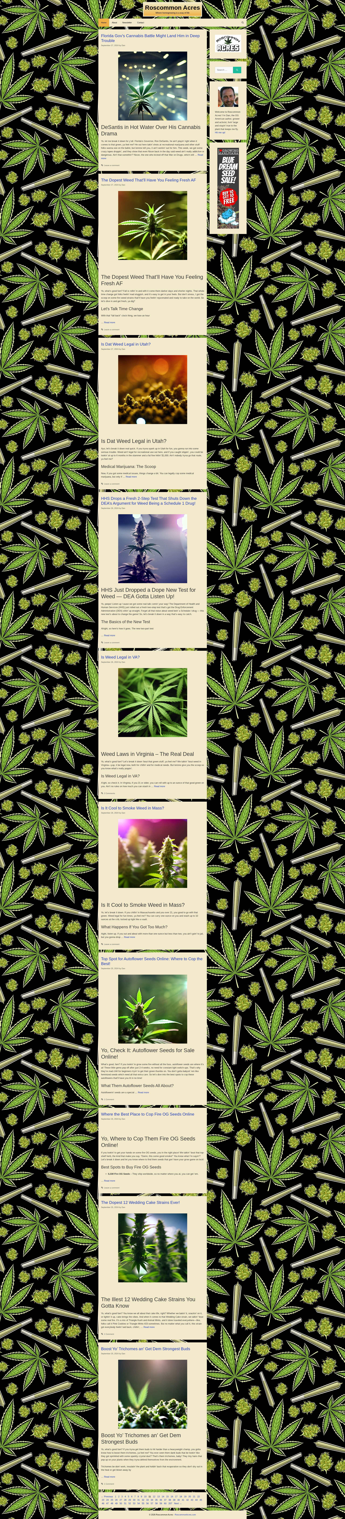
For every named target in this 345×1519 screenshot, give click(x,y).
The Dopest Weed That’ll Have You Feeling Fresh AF (148, 180)
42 (187, 1500)
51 (125, 1503)
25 (112, 1500)
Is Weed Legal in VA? (120, 657)
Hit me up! (220, 132)
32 (143, 1500)
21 (194, 1496)
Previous (107, 1496)
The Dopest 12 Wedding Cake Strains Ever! (140, 1202)
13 (158, 1496)
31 (138, 1500)
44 (196, 1500)
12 (154, 1496)
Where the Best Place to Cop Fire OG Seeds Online (147, 1114)
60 (165, 1503)
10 (145, 1496)
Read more (109, 322)
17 (176, 1496)
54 (138, 1503)
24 (107, 1500)
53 (134, 1503)
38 (170, 1500)
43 (192, 1500)
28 (125, 1500)
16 (172, 1496)
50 (121, 1503)
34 (152, 1500)
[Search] (237, 70)
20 (190, 1496)
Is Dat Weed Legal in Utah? (126, 344)
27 (121, 1500)
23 (103, 1500)
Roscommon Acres (172, 7)
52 (130, 1503)
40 (178, 1500)
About (114, 22)
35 (156, 1500)
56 (147, 1503)
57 (152, 1503)
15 (167, 1496)
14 (163, 1496)
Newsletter (127, 22)
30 (134, 1500)
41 (183, 1500)
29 (130, 1500)
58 (156, 1503)
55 (143, 1503)
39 (174, 1500)
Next (178, 1503)
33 (147, 1500)
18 (181, 1496)
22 (198, 1496)
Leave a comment (111, 165)
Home (103, 22)
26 (116, 1500)
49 (116, 1503)
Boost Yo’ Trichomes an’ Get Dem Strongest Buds (145, 1349)
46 (103, 1503)
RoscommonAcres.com (185, 1514)
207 (170, 1503)
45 (201, 1500)
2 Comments (109, 793)
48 (112, 1503)
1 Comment (109, 1099)
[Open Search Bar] (243, 23)
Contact (140, 22)
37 (165, 1500)
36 (161, 1500)
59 (161, 1503)
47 (107, 1503)
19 (185, 1496)
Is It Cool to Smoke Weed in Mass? (132, 808)
